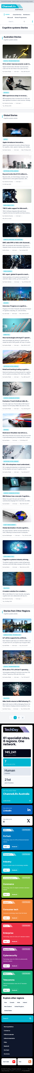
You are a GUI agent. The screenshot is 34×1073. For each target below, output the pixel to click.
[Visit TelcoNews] (11, 973)
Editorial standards (9, 1038)
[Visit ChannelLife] (11, 854)
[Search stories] (30, 1018)
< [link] (11, 717)
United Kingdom (19, 1006)
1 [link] (15, 717)
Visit (5, 846)
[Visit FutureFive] (11, 902)
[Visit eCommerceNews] (11, 878)
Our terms (7, 1054)
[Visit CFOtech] (11, 830)
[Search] (24, 21)
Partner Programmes (21, 17)
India (18, 1002)
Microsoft (10, 17)
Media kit (14, 846)
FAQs (5, 1042)
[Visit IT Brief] (11, 925)
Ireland (25, 1002)
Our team (6, 1050)
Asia (5, 1002)
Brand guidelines (8, 1026)
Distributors (26, 14)
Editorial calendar (9, 1034)
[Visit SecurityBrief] (11, 949)
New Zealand (8, 1006)
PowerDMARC (26, 1070)
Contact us (7, 1030)
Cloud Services (17, 14)
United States (8, 1010)
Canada (12, 1002)
